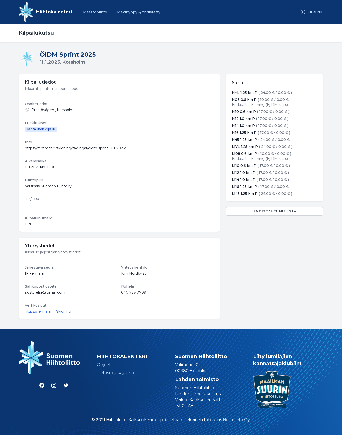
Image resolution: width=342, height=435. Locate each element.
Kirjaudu (314, 12)
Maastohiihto (95, 12)
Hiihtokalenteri (54, 12)
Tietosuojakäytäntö (116, 372)
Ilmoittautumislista (274, 211)
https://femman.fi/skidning (48, 311)
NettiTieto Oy (236, 420)
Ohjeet (104, 364)
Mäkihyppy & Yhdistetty (138, 12)
